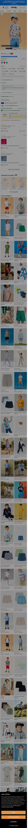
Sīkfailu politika (16, 805)
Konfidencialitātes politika (7, 806)
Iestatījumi (13, 821)
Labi (13, 812)
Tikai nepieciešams (13, 817)
